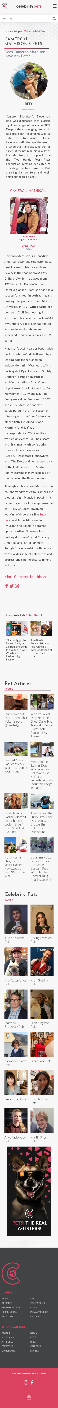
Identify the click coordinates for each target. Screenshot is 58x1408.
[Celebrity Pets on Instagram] (26, 1382)
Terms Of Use (9, 1312)
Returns (35, 1316)
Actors (29, 248)
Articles (6, 1303)
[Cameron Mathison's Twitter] (12, 585)
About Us (7, 1316)
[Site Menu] (54, 6)
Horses (34, 1350)
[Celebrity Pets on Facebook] (32, 1382)
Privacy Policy (39, 1312)
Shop (33, 1298)
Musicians (7, 1337)
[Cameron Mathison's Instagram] (17, 585)
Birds (33, 1341)
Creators (7, 1346)
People (18, 31)
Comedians (8, 1350)
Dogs (33, 1332)
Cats (33, 1337)
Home (8, 31)
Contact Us (37, 1303)
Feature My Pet (10, 1307)
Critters (35, 1346)
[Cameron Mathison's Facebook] (6, 585)
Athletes (7, 1341)
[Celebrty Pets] (29, 6)
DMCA (33, 1307)
